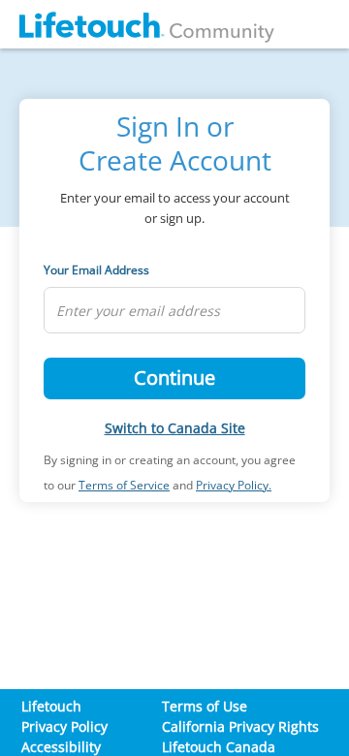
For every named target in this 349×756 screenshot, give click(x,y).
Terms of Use (204, 706)
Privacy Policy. (233, 485)
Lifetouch (51, 706)
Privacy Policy (64, 726)
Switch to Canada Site (175, 428)
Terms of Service (124, 485)
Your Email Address (96, 270)
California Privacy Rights (240, 726)
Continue (174, 377)
